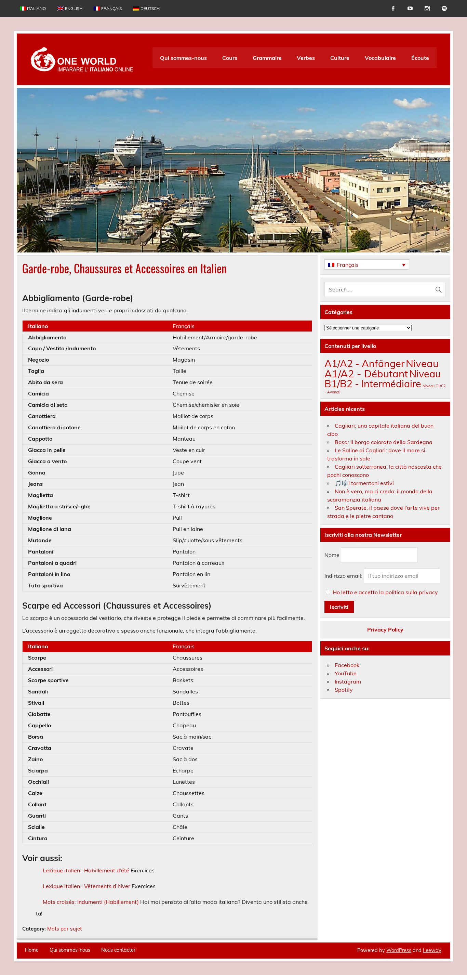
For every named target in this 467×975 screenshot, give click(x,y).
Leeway (432, 950)
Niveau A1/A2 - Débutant (381, 368)
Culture (339, 57)
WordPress (398, 950)
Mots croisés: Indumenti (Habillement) (91, 901)
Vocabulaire (380, 57)
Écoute (420, 57)
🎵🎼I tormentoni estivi (364, 483)
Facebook (347, 665)
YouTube (346, 673)
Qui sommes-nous (183, 57)
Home (32, 950)
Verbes (306, 57)
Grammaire (267, 57)
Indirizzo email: (344, 575)
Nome (331, 555)
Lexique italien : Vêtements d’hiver (86, 886)
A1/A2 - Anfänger (364, 363)
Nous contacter (118, 950)
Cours (229, 57)
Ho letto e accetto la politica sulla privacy (385, 592)
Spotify (344, 689)
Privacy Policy (385, 629)
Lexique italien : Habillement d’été (86, 870)
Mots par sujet (64, 928)
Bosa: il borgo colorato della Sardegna (383, 442)
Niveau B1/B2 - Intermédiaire (382, 378)
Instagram (348, 681)
